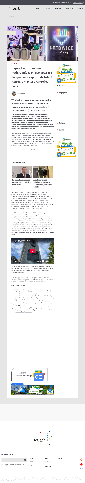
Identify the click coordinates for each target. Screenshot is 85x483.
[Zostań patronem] (81, 459)
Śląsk (38, 8)
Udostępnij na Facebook (17, 384)
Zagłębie (47, 8)
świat (61, 130)
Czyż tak (32, 461)
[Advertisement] (39, 21)
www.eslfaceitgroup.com (24, 312)
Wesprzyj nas (47, 461)
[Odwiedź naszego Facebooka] (81, 468)
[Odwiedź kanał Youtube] (81, 464)
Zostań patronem (78, 2)
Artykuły (81, 8)
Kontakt (60, 458)
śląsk (61, 86)
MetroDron (69, 8)
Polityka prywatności (47, 466)
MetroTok (58, 8)
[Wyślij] (24, 460)
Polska (62, 123)
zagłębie (63, 93)
